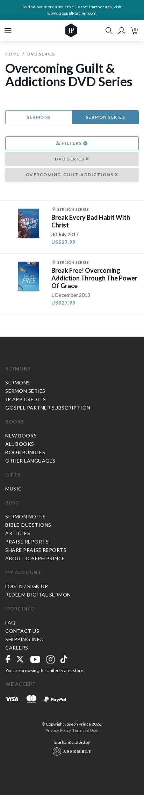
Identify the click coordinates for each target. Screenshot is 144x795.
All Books (19, 444)
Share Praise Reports (35, 550)
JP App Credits (25, 399)
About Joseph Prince (35, 558)
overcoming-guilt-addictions (70, 174)
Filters (72, 143)
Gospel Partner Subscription (48, 408)
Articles (17, 533)
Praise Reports (27, 542)
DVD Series (70, 159)
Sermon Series (105, 117)
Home (12, 54)
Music (13, 489)
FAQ (10, 622)
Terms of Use (85, 730)
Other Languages (30, 461)
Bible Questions (28, 525)
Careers (16, 648)
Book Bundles (25, 452)
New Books (21, 435)
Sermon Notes (25, 516)
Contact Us (22, 631)
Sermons (39, 117)
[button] (121, 30)
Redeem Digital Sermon (38, 595)
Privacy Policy (58, 730)
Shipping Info (24, 639)
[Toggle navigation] (8, 30)
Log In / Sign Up (26, 586)
